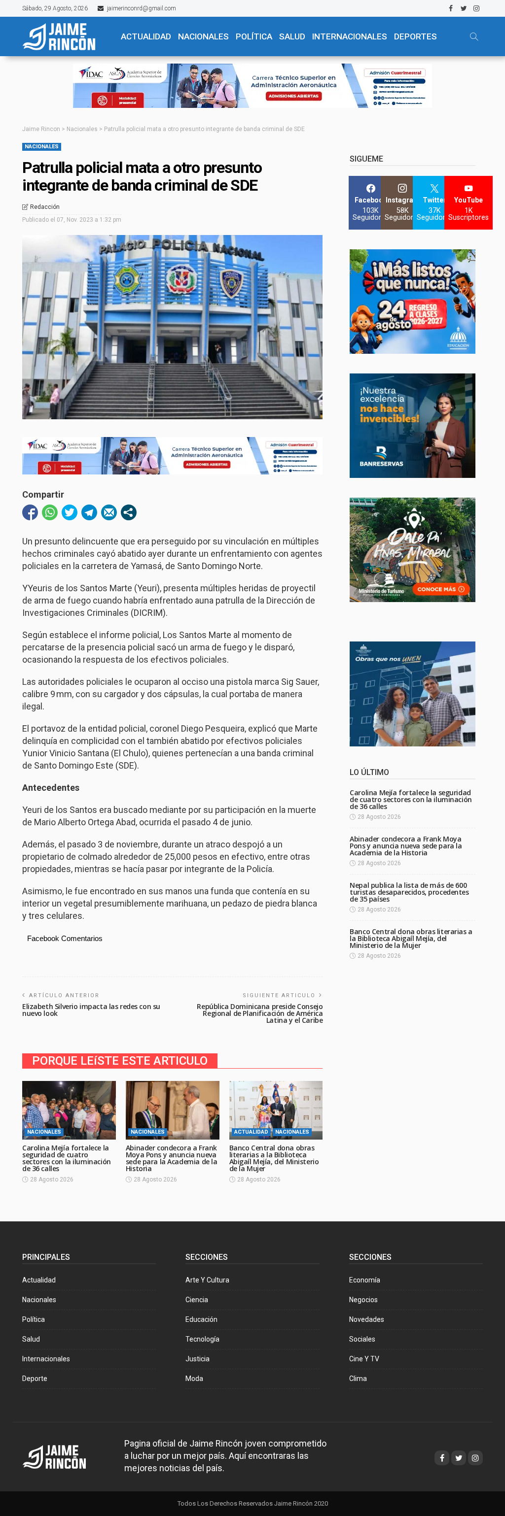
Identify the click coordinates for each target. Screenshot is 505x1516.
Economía (364, 1280)
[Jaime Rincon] (63, 1455)
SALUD (292, 36)
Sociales (362, 1339)
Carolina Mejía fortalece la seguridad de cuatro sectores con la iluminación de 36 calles (66, 1158)
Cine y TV (364, 1359)
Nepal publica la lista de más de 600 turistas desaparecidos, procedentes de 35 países (409, 892)
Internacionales (349, 36)
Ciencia (196, 1300)
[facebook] (450, 8)
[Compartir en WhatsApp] (50, 512)
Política (33, 1319)
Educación (201, 1319)
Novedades (366, 1319)
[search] (474, 36)
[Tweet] (69, 512)
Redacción (45, 206)
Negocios (363, 1300)
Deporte (34, 1378)
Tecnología (202, 1339)
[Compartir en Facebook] (30, 512)
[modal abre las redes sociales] (129, 512)
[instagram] (476, 8)
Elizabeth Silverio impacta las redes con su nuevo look (91, 1010)
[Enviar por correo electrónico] (109, 512)
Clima (358, 1378)
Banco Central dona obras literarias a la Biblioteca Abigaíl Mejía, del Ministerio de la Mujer (274, 1158)
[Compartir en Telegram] (89, 512)
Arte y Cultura (207, 1280)
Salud (31, 1339)
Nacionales (42, 146)
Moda (194, 1378)
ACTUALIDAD (146, 36)
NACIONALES (203, 36)
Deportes (415, 36)
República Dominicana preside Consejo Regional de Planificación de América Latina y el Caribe (260, 1013)
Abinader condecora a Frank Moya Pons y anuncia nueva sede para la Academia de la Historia (171, 1158)
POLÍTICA (254, 36)
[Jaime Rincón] (65, 36)
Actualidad (251, 1132)
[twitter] (463, 8)
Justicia (197, 1359)
